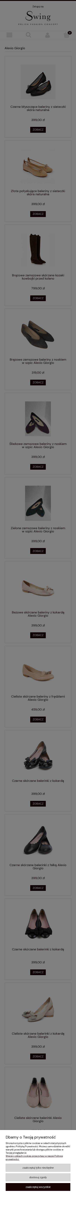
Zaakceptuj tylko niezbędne (38, 1167)
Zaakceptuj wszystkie (38, 1186)
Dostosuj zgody (38, 1177)
